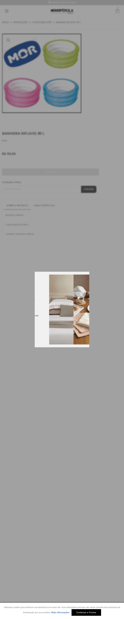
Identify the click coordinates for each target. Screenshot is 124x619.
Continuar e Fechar (86, 612)
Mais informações (60, 612)
